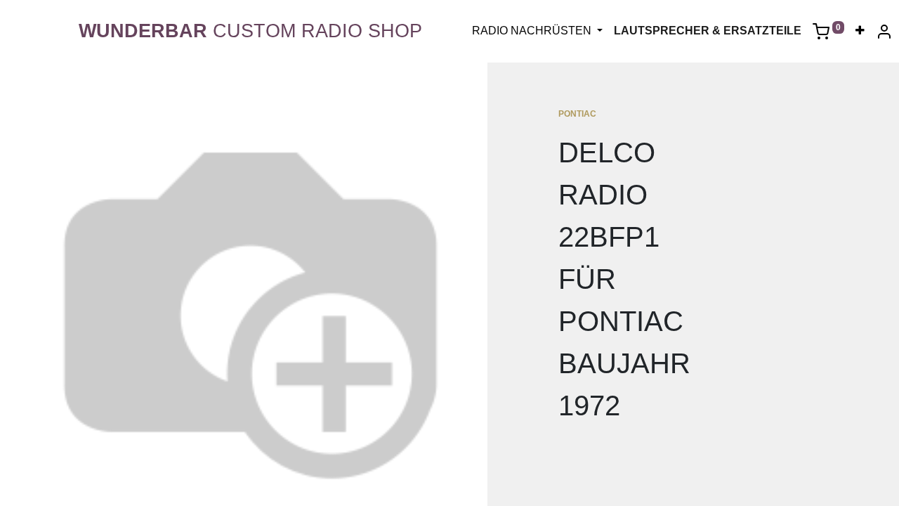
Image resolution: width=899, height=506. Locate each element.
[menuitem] (860, 31)
